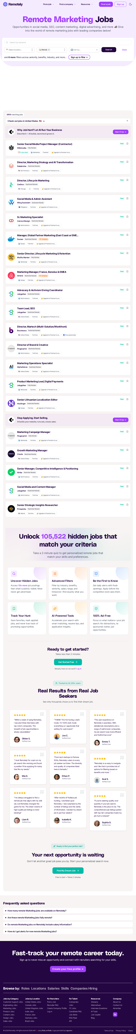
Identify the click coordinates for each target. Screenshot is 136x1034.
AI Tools (94, 1011)
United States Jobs (33, 1002)
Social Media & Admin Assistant (34, 198)
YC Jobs (72, 1008)
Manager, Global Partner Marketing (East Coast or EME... (47, 235)
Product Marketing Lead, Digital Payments (40, 381)
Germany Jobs (31, 1018)
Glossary (94, 1002)
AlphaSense (22, 367)
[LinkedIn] (115, 1014)
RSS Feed (73, 1018)
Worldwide (35, 152)
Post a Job (51, 1002)
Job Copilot (95, 1015)
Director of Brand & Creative (32, 344)
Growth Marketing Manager (32, 450)
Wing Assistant (23, 202)
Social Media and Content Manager (36, 486)
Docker (20, 239)
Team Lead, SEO (26, 308)
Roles (25, 988)
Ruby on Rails (47, 1030)
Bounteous (22, 330)
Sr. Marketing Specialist (30, 217)
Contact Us (117, 1005)
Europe (21, 244)
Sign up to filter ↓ (79, 57)
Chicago (22, 189)
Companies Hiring (84, 988)
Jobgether (21, 294)
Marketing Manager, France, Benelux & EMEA (41, 272)
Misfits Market (23, 257)
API (70, 1021)
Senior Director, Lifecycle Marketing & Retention (43, 253)
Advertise (117, 1008)
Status (130, 1031)
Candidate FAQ (75, 1011)
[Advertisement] (68, 86)
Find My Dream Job (66, 870)
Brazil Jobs (29, 1021)
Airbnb (20, 276)
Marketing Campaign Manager (33, 432)
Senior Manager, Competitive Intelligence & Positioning (47, 468)
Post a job (106, 4)
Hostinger (21, 403)
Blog (93, 1018)
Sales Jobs (7, 1021)
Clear (124, 50)
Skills (65, 988)
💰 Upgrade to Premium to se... (61, 152)
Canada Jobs (30, 1005)
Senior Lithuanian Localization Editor (37, 399)
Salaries (54, 988)
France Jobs (30, 1015)
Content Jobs (8, 1015)
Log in (78, 669)
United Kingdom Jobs (34, 1008)
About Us (117, 1002)
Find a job (47, 4)
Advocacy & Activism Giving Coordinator (40, 290)
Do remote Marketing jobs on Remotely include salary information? (40, 924)
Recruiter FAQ (52, 1005)
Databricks (21, 166)
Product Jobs (8, 1011)
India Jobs (29, 1011)
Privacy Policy (121, 1031)
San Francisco (23, 171)
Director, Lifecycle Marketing (33, 180)
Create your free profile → (68, 969)
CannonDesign (23, 221)
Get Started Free (66, 662)
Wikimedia (21, 148)
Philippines (22, 207)
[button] (68, 148)
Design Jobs (8, 1018)
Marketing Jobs (9, 1008)
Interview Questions (99, 1008)
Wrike (19, 472)
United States (23, 317)
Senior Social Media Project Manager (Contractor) (44, 144)
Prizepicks (21, 509)
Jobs (71, 1005)
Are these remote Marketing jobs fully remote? (30, 917)
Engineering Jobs (10, 1005)
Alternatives (96, 1005)
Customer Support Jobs (13, 1002)
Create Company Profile (57, 1008)
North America (23, 225)
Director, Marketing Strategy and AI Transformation (45, 162)
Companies (73, 1002)
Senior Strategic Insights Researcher (37, 505)
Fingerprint (22, 349)
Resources (85, 4)
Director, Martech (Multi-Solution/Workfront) (42, 326)
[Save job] (127, 144)
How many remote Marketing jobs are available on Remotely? (37, 910)
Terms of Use (108, 1031)
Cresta (20, 454)
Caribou (20, 184)
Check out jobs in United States (25, 121)
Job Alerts (73, 1015)
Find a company (66, 4)
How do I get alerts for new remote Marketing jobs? (32, 931)
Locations (38, 988)
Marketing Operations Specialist (35, 363)
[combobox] (19, 49)
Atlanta (21, 513)
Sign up (120, 4)
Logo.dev (68, 1030)
